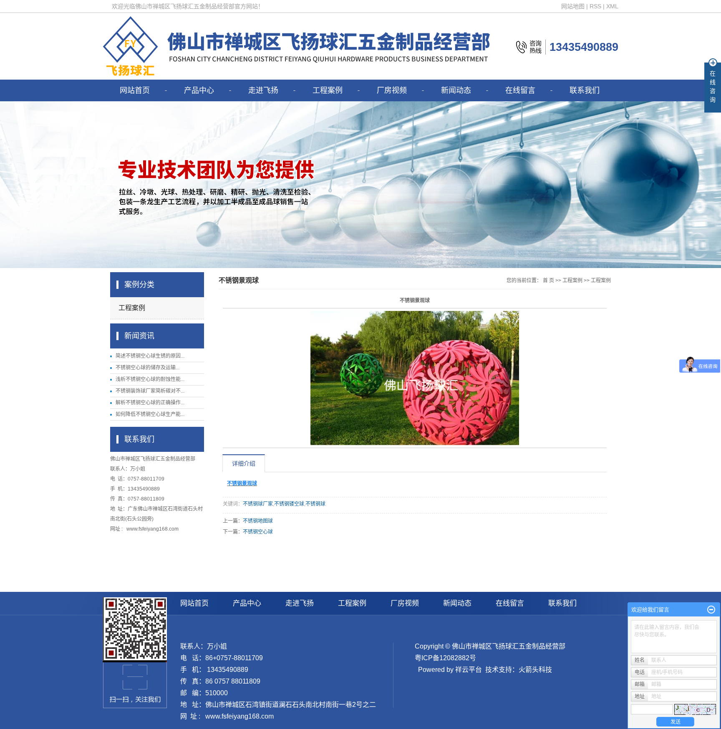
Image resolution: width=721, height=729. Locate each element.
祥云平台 (468, 669)
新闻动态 (456, 90)
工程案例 (328, 90)
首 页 (548, 280)
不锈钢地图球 (258, 521)
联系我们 (585, 90)
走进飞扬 (263, 90)
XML (612, 6)
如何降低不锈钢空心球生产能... (150, 414)
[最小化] (711, 610)
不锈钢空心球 (258, 532)
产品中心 (199, 90)
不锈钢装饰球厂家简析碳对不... (150, 391)
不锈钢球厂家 (258, 504)
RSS (595, 6)
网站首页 (135, 90)
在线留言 (520, 90)
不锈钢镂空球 (289, 504)
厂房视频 (392, 90)
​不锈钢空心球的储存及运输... (147, 368)
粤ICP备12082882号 (445, 657)
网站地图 (573, 6)
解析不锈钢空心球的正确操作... (150, 403)
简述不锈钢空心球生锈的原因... (150, 356)
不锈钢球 (315, 504)
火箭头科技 (535, 669)
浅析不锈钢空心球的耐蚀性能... (150, 379)
